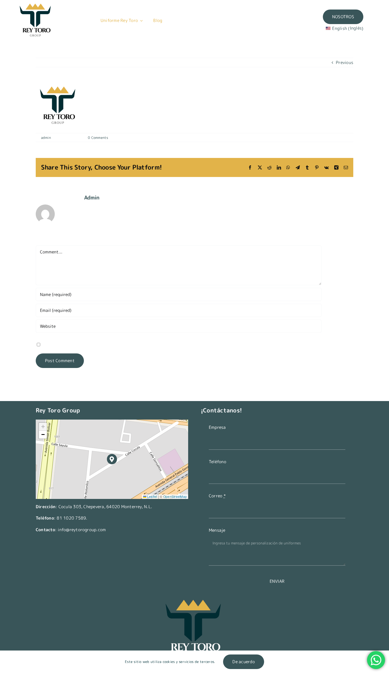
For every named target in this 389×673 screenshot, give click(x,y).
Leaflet (151, 496)
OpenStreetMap (175, 496)
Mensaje (217, 530)
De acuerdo (243, 662)
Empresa (217, 427)
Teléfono (217, 462)
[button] (112, 459)
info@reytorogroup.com (82, 530)
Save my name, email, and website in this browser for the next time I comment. (120, 344)
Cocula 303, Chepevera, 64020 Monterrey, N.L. (105, 507)
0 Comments (98, 137)
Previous (344, 62)
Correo (217, 496)
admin (46, 137)
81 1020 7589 (71, 518)
